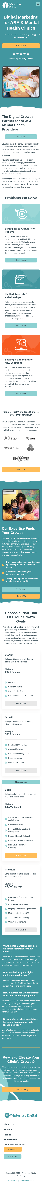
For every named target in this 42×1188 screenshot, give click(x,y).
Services (8, 1129)
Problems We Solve (14, 1144)
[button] (38, 4)
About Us (9, 1124)
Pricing (7, 1135)
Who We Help (11, 1139)
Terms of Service (28, 1181)
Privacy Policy (13, 1181)
